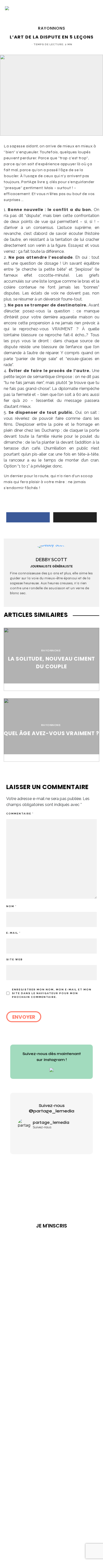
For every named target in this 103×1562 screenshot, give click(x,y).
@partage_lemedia (51, 1111)
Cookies (63, 1272)
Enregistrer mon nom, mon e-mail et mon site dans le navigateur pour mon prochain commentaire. (52, 993)
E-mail (13, 932)
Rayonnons (51, 28)
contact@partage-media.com (53, 1251)
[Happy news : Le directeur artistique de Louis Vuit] (74, 1138)
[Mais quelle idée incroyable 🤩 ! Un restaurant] (29, 1138)
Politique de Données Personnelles (46, 1270)
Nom (11, 906)
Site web (14, 959)
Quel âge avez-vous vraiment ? (51, 733)
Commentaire (20, 813)
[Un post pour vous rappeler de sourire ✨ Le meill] (52, 1138)
